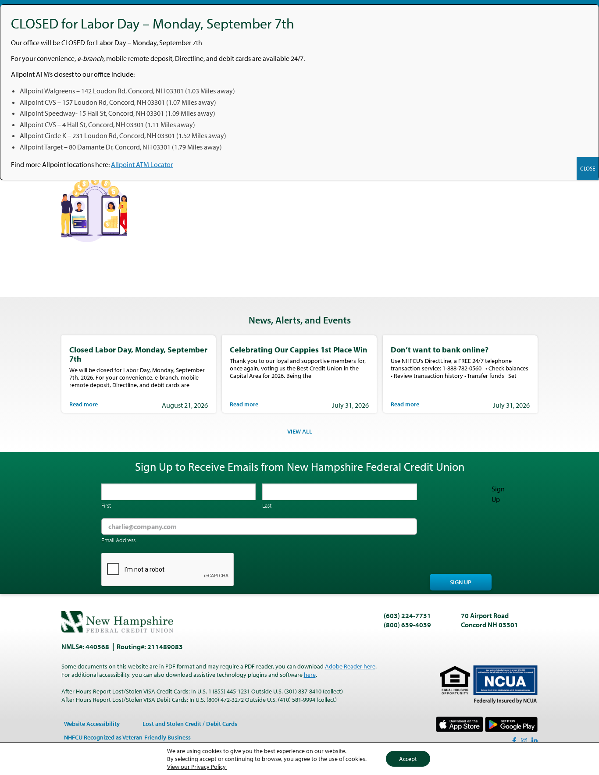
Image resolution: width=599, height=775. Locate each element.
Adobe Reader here (350, 666)
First (106, 505)
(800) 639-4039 (407, 624)
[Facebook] (514, 740)
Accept (408, 759)
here (310, 675)
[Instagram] (524, 740)
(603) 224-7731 (407, 615)
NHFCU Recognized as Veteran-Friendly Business (127, 737)
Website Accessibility (92, 724)
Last (266, 505)
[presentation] (168, 570)
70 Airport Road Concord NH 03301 (489, 620)
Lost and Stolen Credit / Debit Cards (190, 724)
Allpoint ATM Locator (142, 164)
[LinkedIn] (534, 740)
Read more (83, 404)
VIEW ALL (299, 431)
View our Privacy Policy (197, 767)
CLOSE (587, 168)
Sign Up (460, 582)
